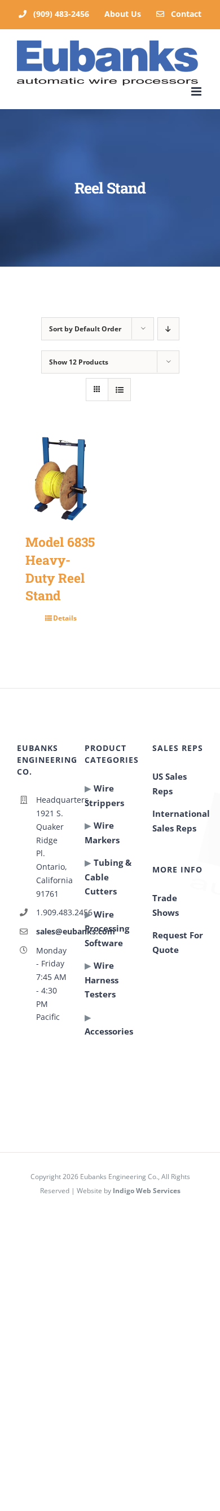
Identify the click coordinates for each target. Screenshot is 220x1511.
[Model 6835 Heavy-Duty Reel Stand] (60, 478)
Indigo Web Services (147, 1190)
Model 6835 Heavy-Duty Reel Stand (60, 568)
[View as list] (119, 390)
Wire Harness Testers (101, 980)
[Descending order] (168, 328)
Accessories (109, 1031)
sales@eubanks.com (52, 931)
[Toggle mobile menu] (197, 91)
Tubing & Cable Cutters (108, 877)
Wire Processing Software (107, 928)
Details (65, 618)
